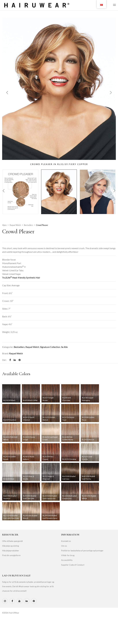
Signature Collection (50, 347)
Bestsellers (28, 225)
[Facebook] (10, 359)
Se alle (64, 347)
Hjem (4, 225)
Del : (4, 359)
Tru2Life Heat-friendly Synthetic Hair (21, 277)
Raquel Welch (15, 225)
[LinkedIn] (15, 359)
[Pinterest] (20, 359)
